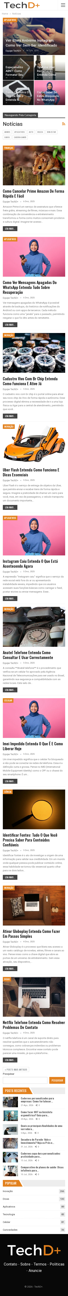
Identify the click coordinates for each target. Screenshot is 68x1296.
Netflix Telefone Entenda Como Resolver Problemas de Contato (34, 1025)
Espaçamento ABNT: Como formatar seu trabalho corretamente (15, 75)
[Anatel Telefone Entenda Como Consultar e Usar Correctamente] (34, 627)
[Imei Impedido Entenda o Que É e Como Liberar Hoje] (34, 718)
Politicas (57, 1264)
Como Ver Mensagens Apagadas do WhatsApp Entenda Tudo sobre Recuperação (30, 287)
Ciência (7, 791)
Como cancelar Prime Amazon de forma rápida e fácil (33, 193)
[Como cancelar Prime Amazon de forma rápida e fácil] (34, 165)
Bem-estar (51, 132)
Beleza (40, 132)
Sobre (25, 1264)
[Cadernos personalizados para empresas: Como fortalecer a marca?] (10, 1102)
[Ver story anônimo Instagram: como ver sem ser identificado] (34, 36)
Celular (8, 700)
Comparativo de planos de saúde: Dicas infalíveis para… (42, 1168)
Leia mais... (10, 228)
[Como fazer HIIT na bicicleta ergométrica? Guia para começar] (10, 1115)
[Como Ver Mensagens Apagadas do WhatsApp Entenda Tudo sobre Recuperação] (34, 257)
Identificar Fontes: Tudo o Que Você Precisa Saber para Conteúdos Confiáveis (30, 840)
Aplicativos (10, 19)
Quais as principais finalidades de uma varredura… (41, 1127)
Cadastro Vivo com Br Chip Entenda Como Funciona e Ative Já (30, 381)
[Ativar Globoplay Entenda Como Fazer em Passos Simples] (34, 905)
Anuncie (35, 1270)
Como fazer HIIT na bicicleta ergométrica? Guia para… (36, 1113)
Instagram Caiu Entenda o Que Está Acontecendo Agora (30, 563)
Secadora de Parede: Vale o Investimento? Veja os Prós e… (37, 1141)
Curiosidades (10, 1229)
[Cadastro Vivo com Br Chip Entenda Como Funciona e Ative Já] (34, 353)
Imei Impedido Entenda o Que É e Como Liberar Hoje (33, 746)
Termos (40, 1264)
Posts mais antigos (16, 1069)
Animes (7, 132)
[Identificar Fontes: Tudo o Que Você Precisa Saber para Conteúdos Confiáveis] (34, 809)
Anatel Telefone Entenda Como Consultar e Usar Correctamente (28, 655)
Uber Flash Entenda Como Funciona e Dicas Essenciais (31, 472)
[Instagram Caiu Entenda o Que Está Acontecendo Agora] (34, 535)
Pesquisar (8, 1073)
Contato (10, 1264)
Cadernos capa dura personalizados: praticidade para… (41, 1155)
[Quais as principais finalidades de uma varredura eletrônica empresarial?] (10, 1129)
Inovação (8, 335)
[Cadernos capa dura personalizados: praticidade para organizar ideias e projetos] (10, 1157)
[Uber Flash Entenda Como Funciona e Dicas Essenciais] (34, 444)
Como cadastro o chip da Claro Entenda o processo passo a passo (17, 100)
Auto (31, 132)
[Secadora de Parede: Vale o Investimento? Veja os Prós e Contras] (10, 1143)
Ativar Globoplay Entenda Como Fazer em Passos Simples (31, 933)
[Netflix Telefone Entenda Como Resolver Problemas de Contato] (34, 997)
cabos (7, 137)
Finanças (8, 147)
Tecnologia (9, 1214)
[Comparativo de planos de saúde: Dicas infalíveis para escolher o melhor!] (10, 1171)
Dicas (7, 979)
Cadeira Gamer (20, 137)
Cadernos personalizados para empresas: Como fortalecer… (37, 1099)
